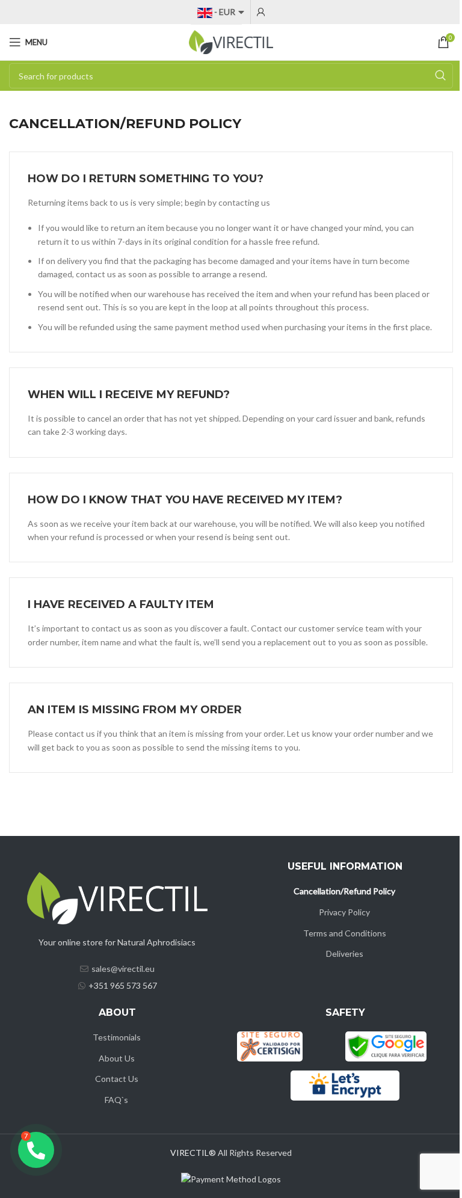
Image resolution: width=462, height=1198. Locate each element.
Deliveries (344, 953)
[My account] (261, 12)
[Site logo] (231, 41)
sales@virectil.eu (123, 968)
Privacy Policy (344, 912)
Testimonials (117, 1037)
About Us (117, 1058)
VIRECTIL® (193, 1152)
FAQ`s (116, 1100)
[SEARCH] (440, 75)
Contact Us (116, 1079)
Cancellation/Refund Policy (344, 891)
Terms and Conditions (344, 933)
